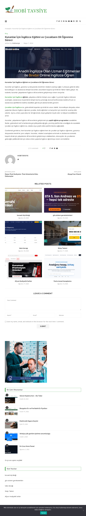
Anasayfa (8, 28)
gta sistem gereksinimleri (62, 215)
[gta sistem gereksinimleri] (62, 200)
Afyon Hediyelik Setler (23, 281)
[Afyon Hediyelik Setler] (23, 266)
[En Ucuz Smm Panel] (11, 449)
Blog (6, 33)
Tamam (43, 513)
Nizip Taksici (62, 248)
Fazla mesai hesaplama (62, 281)
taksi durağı (23, 248)
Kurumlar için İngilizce (13, 97)
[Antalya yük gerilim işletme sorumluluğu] (11, 437)
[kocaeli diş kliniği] (23, 200)
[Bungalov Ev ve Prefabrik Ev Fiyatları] (11, 412)
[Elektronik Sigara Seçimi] (11, 424)
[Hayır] (83, 510)
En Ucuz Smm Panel (27, 446)
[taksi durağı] (23, 233)
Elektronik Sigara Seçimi (29, 421)
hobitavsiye (16, 43)
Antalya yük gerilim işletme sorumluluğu (35, 433)
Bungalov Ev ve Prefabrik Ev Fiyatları (33, 408)
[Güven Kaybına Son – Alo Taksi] (11, 399)
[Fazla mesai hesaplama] (62, 266)
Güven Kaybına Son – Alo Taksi (31, 396)
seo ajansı (12, 460)
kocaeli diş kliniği (23, 215)
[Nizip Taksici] (62, 233)
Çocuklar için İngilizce (13, 107)
